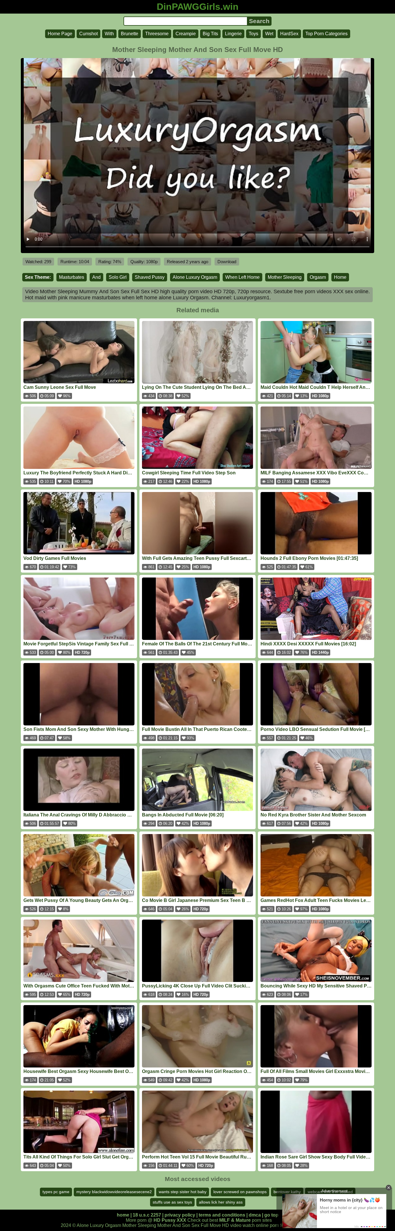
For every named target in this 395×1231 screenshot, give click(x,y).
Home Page (60, 33)
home (123, 1215)
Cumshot (88, 33)
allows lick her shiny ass (221, 1202)
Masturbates (71, 277)
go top (271, 1215)
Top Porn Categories (326, 33)
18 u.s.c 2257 (147, 1215)
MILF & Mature (235, 1220)
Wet (269, 33)
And (96, 277)
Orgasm (318, 277)
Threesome (157, 33)
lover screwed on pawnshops (240, 1191)
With (109, 33)
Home (340, 277)
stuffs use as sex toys (172, 1202)
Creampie (186, 33)
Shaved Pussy (150, 277)
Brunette (129, 33)
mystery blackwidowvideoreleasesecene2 (114, 1191)
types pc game (56, 1191)
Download (226, 261)
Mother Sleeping (285, 277)
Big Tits (210, 33)
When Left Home (242, 277)
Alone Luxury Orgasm (195, 277)
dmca (255, 1215)
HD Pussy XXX (170, 1220)
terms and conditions (222, 1215)
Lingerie (233, 33)
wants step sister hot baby (182, 1191)
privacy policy (180, 1215)
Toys (253, 33)
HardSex (289, 33)
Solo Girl (118, 277)
